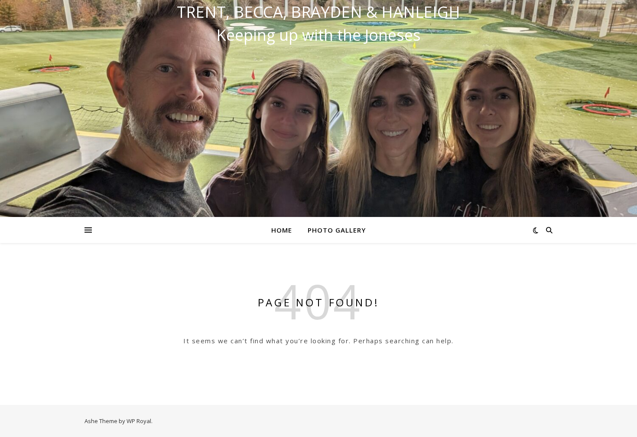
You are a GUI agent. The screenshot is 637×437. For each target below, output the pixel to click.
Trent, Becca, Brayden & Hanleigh (318, 12)
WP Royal (139, 421)
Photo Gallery (337, 230)
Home (281, 230)
